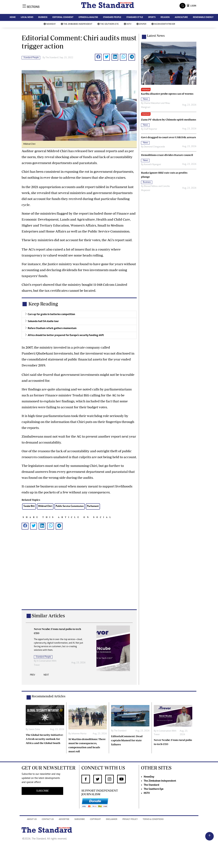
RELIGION (165, 17)
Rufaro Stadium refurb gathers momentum (52, 328)
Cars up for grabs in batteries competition (51, 314)
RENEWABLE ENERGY (203, 17)
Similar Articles (48, 615)
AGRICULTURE (181, 17)
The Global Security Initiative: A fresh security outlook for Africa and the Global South (44, 738)
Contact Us (48, 819)
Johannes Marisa (78, 734)
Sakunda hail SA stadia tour (43, 321)
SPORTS (151, 17)
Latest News (156, 35)
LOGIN (192, 5)
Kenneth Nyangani (152, 164)
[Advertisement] (79, 574)
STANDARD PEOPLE (112, 17)
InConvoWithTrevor (164, 24)
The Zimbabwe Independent (78, 24)
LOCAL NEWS (27, 17)
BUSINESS (42, 17)
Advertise (64, 819)
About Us (32, 819)
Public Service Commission (70, 506)
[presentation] (32, 676)
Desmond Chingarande (154, 147)
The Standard (51, 58)
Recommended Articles (48, 696)
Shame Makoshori (152, 103)
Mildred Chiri (45, 506)
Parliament (93, 506)
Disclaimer (111, 819)
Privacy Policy (130, 819)
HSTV (129, 24)
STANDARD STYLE (134, 17)
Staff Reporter (150, 129)
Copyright (95, 819)
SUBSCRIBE (42, 791)
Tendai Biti (29, 506)
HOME (13, 17)
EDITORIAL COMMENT (62, 17)
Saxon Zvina (34, 729)
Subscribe (79, 819)
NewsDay (51, 24)
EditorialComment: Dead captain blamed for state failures (127, 740)
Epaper (142, 24)
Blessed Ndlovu (151, 186)
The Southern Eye (109, 24)
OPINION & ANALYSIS (88, 17)
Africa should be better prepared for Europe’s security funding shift (66, 335)
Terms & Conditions (153, 819)
